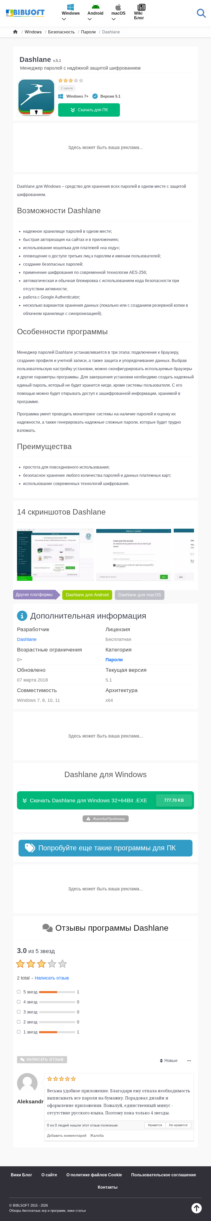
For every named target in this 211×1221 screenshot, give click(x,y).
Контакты (108, 1187)
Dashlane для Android (87, 594)
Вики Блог (21, 1175)
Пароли (114, 659)
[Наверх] (196, 1212)
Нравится (155, 1125)
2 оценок (67, 88)
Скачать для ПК (93, 110)
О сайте (49, 1175)
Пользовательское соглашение (163, 1175)
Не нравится (178, 1125)
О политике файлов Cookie (94, 1175)
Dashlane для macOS (139, 594)
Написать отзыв (52, 978)
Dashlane (27, 639)
